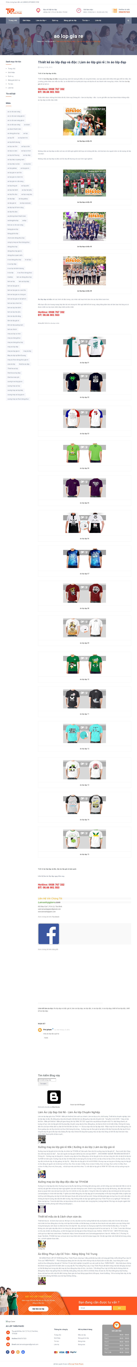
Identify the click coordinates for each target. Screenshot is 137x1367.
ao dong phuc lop (13, 133)
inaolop (10, 277)
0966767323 (124, 12)
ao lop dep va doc (14, 164)
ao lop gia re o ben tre (15, 177)
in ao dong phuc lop (14, 259)
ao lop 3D (11, 138)
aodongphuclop (13, 220)
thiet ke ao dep (24, 364)
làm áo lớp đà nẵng (14, 316)
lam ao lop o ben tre (14, 303)
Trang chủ (13, 20)
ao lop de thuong (13, 155)
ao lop (25, 133)
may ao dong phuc (14, 338)
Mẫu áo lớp (82, 1335)
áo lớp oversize (25, 203)
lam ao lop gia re (13, 286)
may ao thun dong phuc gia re (18, 360)
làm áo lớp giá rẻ (13, 320)
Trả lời (46, 1038)
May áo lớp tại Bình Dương (17, 355)
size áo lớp (11, 364)
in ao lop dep (12, 264)
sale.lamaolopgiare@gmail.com (25, 1344)
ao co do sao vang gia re (16, 116)
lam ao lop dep (24, 281)
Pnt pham (47, 1030)
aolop (24, 220)
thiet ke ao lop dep (14, 373)
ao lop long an (12, 186)
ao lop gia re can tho (15, 172)
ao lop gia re (25, 168)
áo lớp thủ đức (13, 212)
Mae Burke (56, 1107)
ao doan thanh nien (14, 129)
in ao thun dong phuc (24, 273)
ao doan (27, 124)
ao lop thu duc (12, 194)
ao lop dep (27, 155)
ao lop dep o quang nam (16, 159)
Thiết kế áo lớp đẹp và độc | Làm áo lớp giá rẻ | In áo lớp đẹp (82, 62)
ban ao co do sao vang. (16, 225)
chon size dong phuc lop (16, 238)
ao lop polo (25, 186)
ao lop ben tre (23, 138)
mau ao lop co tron (14, 334)
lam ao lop (11, 281)
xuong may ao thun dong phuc (18, 399)
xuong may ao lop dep (15, 390)
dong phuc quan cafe (15, 255)
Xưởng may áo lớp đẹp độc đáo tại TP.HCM (63, 1181)
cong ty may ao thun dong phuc (18, 242)
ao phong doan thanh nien (17, 216)
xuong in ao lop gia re (15, 381)
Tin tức (85, 20)
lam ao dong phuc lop (24, 277)
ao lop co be (25, 146)
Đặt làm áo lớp (38, 1309)
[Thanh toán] (56, 1352)
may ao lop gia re (13, 351)
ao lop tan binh (13, 190)
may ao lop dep (13, 347)
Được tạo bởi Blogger (77, 1104)
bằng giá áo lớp (13, 233)
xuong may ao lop (14, 386)
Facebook (55, 917)
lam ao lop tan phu (14, 312)
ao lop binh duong (14, 142)
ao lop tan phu (27, 190)
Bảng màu (81, 1341)
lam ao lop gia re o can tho (17, 290)
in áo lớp (10, 273)
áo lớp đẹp (11, 199)
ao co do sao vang (14, 111)
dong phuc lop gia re (15, 251)
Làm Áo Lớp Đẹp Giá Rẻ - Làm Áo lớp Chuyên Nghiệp (69, 1112)
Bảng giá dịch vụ (14, 80)
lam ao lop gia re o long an (17, 294)
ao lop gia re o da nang (15, 181)
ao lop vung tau (26, 194)
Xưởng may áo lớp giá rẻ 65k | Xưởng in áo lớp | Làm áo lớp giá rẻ (76, 1147)
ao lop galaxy (12, 168)
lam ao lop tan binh (14, 307)
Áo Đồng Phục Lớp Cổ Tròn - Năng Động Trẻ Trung (67, 1253)
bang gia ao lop (13, 229)
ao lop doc (27, 164)
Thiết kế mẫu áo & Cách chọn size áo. (60, 1216)
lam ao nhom (12, 329)
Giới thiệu (26, 20)
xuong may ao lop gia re (16, 394)
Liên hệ (98, 20)
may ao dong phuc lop (15, 342)
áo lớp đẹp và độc (51, 79)
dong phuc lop (12, 246)
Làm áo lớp (40, 20)
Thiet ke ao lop (13, 368)
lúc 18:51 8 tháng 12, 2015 (61, 1030)
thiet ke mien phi (13, 377)
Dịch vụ (55, 20)
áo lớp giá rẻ (12, 203)
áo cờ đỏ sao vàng (14, 124)
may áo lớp (27, 351)
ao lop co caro (12, 151)
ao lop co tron (26, 151)
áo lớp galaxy (23, 199)
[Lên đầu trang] (128, 1360)
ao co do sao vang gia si (16, 120)
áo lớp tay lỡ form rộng (15, 207)
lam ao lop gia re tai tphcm (17, 299)
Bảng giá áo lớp (70, 20)
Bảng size (81, 1344)
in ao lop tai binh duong (16, 268)
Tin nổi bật (10, 94)
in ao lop (28, 259)
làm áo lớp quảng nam (15, 325)
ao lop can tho (12, 146)
